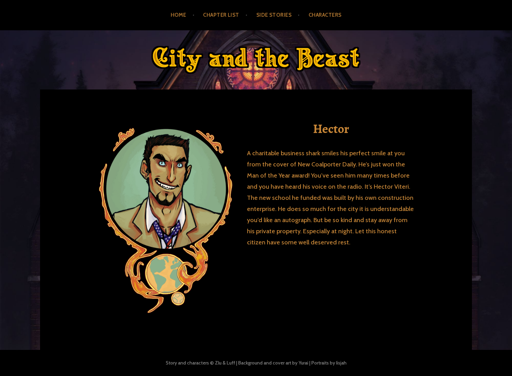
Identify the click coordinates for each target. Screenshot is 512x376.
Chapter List (221, 15)
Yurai (303, 363)
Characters (325, 15)
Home (178, 15)
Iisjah (341, 363)
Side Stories (274, 15)
